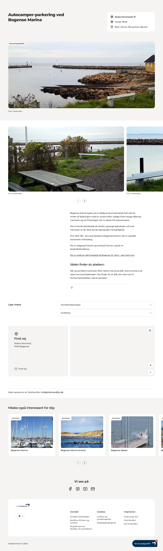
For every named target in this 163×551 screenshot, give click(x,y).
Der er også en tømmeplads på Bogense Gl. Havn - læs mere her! (102, 255)
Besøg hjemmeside (124, 17)
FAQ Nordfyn (130, 520)
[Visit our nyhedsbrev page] (93, 489)
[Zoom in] (150, 365)
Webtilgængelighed (106, 523)
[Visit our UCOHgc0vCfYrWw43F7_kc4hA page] (85, 489)
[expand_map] (150, 330)
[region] (112, 351)
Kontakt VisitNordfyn (79, 517)
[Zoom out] (150, 372)
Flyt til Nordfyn (131, 524)
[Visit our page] (70, 489)
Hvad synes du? (131, 517)
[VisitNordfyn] (23, 505)
